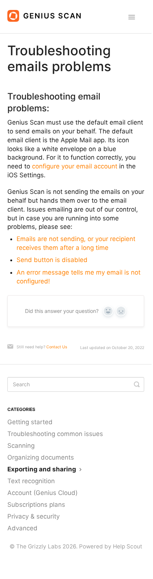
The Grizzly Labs (38, 546)
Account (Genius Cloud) (42, 492)
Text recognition (31, 481)
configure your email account (74, 166)
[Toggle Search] (137, 384)
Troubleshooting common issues (55, 433)
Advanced (22, 528)
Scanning (21, 445)
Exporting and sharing (42, 469)
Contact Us (56, 347)
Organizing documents (40, 457)
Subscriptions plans (36, 504)
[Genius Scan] (46, 13)
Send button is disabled (52, 260)
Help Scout (127, 546)
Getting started (30, 422)
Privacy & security (33, 516)
